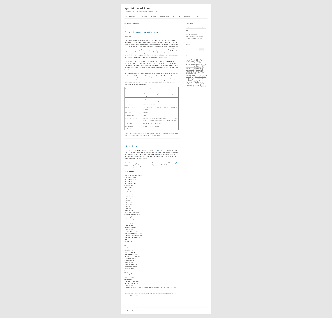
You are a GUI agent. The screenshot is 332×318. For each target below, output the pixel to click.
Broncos (203, 68)
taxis (188, 85)
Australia (192, 64)
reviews (190, 80)
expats (198, 71)
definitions (172, 133)
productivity (146, 135)
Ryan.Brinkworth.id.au (137, 8)
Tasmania (201, 83)
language (139, 135)
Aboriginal (189, 61)
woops (200, 87)
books (189, 68)
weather (188, 87)
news (188, 77)
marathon (191, 74)
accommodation (190, 63)
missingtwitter (192, 75)
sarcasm (201, 82)
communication (165, 133)
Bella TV (188, 34)
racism (200, 78)
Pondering (187, 16)
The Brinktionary (164, 16)
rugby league (199, 80)
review (205, 78)
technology (193, 85)
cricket (193, 70)
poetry (174, 293)
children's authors (160, 293)
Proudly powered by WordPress (132, 310)
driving (188, 71)
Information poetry (132, 146)
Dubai (193, 71)
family (202, 71)
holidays (198, 72)
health (192, 72)
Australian (202, 64)
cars (188, 70)
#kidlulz (196, 59)
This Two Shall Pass (191, 38)
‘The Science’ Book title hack (193, 32)
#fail (188, 60)
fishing (188, 72)
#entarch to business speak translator (141, 32)
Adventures (144, 16)
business (158, 133)
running (192, 81)
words (126, 296)
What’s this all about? (130, 16)
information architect (160, 150)
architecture (152, 133)
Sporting (196, 16)
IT (136, 135)
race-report (192, 78)
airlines (198, 63)
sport (188, 84)
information (132, 135)
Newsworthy (176, 16)
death (199, 70)
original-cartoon (199, 77)
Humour (153, 16)
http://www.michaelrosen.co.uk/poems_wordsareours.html (146, 287)
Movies (203, 75)
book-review (195, 66)
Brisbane (196, 68)
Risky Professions (190, 36)
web (194, 87)
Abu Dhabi (197, 61)
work (205, 87)
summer (194, 83)
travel (200, 85)
